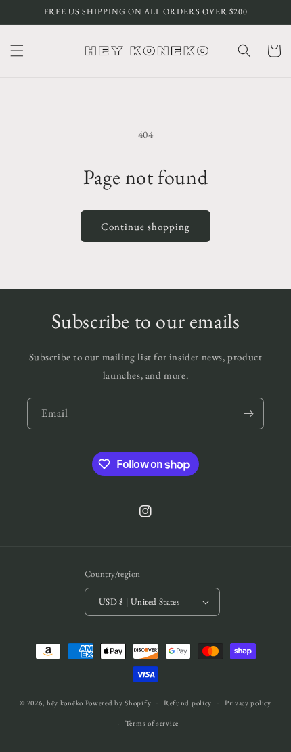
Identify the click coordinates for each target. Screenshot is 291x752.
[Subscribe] (248, 413)
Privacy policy (248, 702)
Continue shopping (145, 226)
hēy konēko (65, 702)
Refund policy (188, 702)
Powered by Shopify (118, 702)
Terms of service (152, 723)
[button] (17, 51)
